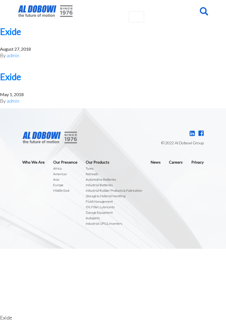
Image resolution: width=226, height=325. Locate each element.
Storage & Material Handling (105, 196)
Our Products (97, 162)
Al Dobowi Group (45, 11)
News (156, 162)
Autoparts (93, 218)
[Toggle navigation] (136, 16)
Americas (60, 174)
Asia (56, 179)
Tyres (89, 168)
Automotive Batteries (101, 179)
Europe (58, 185)
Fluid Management (99, 201)
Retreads (92, 174)
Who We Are (33, 162)
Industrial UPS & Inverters (104, 223)
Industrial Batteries (99, 185)
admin (13, 55)
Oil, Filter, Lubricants (100, 207)
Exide (10, 31)
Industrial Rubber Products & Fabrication (114, 190)
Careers (176, 162)
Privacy (197, 162)
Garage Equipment (99, 212)
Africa (57, 168)
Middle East (61, 190)
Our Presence (65, 162)
